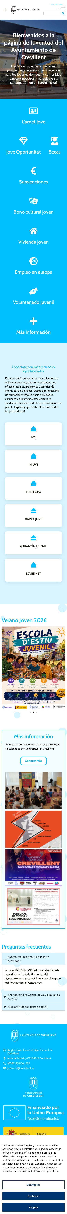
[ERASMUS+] (34, 483)
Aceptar (33, 1207)
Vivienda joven (33, 242)
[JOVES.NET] (34, 565)
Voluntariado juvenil (33, 302)
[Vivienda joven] (33, 231)
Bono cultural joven (34, 212)
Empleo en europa (33, 272)
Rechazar (33, 1196)
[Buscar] (63, 13)
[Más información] (33, 321)
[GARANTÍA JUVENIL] (34, 538)
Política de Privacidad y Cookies (40, 1171)
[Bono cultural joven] (33, 201)
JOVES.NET (33, 573)
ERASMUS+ (33, 492)
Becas (55, 152)
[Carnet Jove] (33, 111)
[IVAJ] (34, 429)
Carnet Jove (33, 122)
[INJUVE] (34, 456)
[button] (4, 10)
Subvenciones (33, 182)
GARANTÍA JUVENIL (33, 546)
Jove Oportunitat (23, 152)
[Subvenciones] (33, 171)
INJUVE (33, 465)
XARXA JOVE (33, 519)
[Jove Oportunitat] (23, 141)
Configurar (33, 1184)
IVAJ (33, 437)
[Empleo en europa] (33, 261)
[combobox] (52, 13)
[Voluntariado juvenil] (33, 291)
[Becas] (54, 141)
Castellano (57, 5)
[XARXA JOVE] (34, 510)
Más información (33, 332)
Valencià (60, 7)
